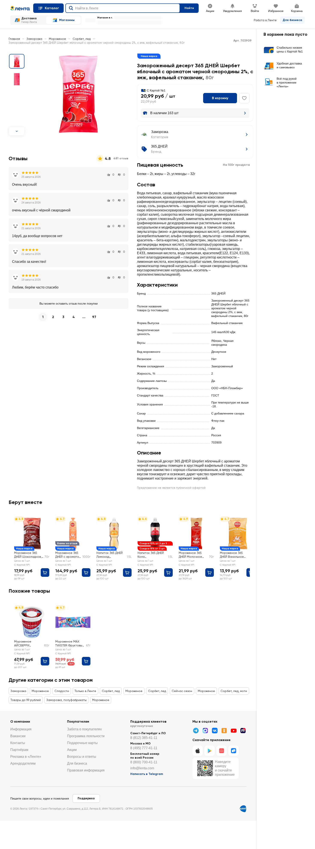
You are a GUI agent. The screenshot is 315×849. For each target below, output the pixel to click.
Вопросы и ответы (81, 756)
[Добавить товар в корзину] (45, 572)
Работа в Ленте (265, 20)
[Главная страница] (20, 8)
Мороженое (57, 38)
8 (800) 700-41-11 (143, 762)
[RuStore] (233, 751)
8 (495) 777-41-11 (143, 748)
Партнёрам (19, 750)
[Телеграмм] (195, 730)
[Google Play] (209, 751)
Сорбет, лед (82, 38)
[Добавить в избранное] (244, 98)
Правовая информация (86, 770)
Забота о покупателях (84, 729)
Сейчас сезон (182, 691)
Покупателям (78, 721)
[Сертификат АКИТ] (243, 808)
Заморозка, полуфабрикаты (66, 700)
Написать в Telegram (146, 774)
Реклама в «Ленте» (25, 756)
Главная (14, 38)
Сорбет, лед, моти (233, 691)
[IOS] (197, 751)
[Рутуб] (243, 730)
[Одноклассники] (224, 730)
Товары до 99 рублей (25, 700)
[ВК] (214, 730)
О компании (20, 721)
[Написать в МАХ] (205, 730)
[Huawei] (221, 751)
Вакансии (18, 736)
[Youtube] (233, 730)
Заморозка (34, 38)
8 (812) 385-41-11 (143, 738)
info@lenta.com (142, 768)
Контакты (17, 743)
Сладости (61, 691)
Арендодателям (23, 763)
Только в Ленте (85, 691)
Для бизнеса (292, 20)
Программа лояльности (86, 736)
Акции (72, 750)
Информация (21, 729)
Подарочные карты (82, 743)
